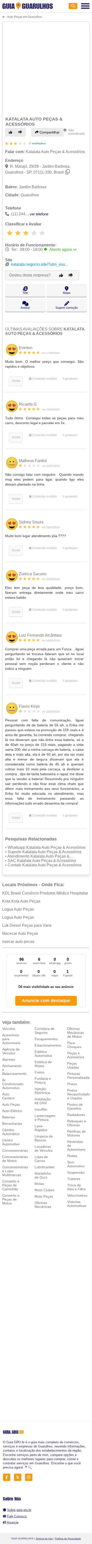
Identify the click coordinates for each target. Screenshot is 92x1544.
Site (25, 293)
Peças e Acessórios (75, 1055)
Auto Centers (8, 1096)
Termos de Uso (44, 1538)
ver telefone (39, 214)
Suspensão (76, 1172)
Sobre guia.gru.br (19, 1510)
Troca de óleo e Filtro (76, 1187)
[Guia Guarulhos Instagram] (30, 1477)
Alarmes (8, 1059)
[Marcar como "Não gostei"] (20, 132)
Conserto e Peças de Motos (10, 1199)
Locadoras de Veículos (44, 1148)
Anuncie (12, 1522)
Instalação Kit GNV (43, 1101)
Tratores (73, 1179)
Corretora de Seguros (44, 1031)
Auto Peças (11, 1104)
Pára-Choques (74, 1045)
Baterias (8, 1117)
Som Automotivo (76, 1164)
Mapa (66, 293)
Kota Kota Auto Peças (21, 901)
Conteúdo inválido (44, 378)
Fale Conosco (17, 1516)
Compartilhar (49, 132)
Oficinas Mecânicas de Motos (75, 1032)
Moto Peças (44, 1196)
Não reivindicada (76, 132)
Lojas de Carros (41, 1159)
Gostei (15, 381)
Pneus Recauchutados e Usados (79, 1094)
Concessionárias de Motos (15, 1159)
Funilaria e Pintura (43, 1080)
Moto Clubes (44, 1190)
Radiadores (76, 1115)
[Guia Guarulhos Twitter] (19, 1477)
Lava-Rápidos (41, 1128)
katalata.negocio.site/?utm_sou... (39, 264)
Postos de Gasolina (75, 1106)
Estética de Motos (43, 1064)
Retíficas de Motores (76, 1133)
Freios (39, 1072)
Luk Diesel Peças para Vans (27, 925)
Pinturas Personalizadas (79, 1076)
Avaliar (25, 307)
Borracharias (12, 1123)
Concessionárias (15, 1150)
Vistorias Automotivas (76, 1204)
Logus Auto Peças (18, 909)
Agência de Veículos (11, 1051)
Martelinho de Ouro (43, 1175)
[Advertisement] (46, 68)
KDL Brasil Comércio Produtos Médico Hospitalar (45, 893)
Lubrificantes (44, 1167)
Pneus (72, 1084)
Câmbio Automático (11, 1132)
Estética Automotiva (43, 1054)
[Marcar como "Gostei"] (11, 132)
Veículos (8, 1029)
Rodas (72, 1156)
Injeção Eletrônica (42, 1091)
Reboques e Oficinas (76, 1123)
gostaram (70, 378)
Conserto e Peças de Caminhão (10, 1185)
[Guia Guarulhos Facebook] (8, 1477)
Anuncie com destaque (46, 1000)
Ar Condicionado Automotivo (13, 1084)
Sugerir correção (66, 307)
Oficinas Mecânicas (43, 1205)
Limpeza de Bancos (44, 1138)
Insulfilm (41, 1109)
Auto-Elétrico (12, 1111)
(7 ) (37, 143)
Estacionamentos (48, 1045)
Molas (39, 1184)
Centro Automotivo (11, 1142)
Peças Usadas (73, 1065)
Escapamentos (46, 1039)
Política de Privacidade (68, 1538)
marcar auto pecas (18, 941)
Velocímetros (77, 1195)
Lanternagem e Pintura (45, 1118)
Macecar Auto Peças (20, 933)
